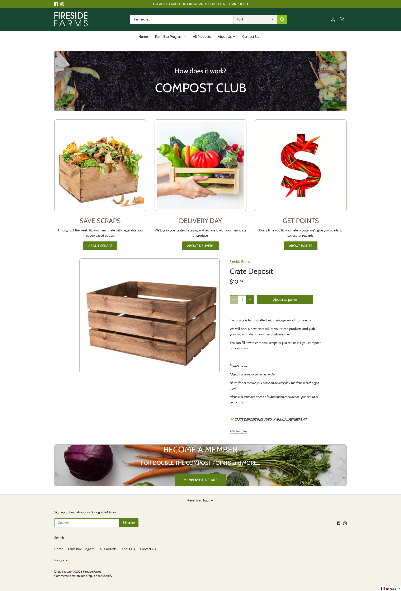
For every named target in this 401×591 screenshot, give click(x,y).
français (59, 560)
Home (58, 549)
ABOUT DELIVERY (200, 246)
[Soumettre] (282, 19)
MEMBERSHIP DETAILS (200, 480)
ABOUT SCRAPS (100, 246)
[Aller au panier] (342, 19)
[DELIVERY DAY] (200, 165)
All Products (108, 549)
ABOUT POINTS (300, 246)
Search (59, 538)
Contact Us (148, 549)
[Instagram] (62, 4)
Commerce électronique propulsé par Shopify (83, 576)
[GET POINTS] (301, 165)
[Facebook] (56, 4)
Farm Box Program (81, 549)
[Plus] (250, 299)
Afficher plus (238, 431)
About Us (129, 549)
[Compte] (333, 19)
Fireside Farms (240, 262)
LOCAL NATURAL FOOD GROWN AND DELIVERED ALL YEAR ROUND (200, 4)
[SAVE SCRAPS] (100, 165)
